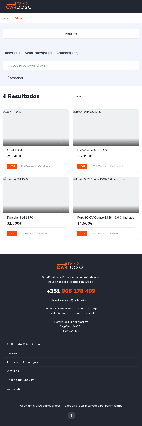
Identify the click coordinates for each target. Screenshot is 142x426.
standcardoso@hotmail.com (71, 300)
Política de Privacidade (23, 344)
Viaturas (12, 371)
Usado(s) (67, 53)
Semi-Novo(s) (38, 53)
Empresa (12, 353)
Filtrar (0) (71, 33)
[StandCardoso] (20, 6)
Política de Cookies (20, 380)
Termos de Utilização (22, 362)
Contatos (13, 389)
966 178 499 (71, 290)
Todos (11, 53)
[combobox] (105, 96)
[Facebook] (71, 415)
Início (6, 18)
